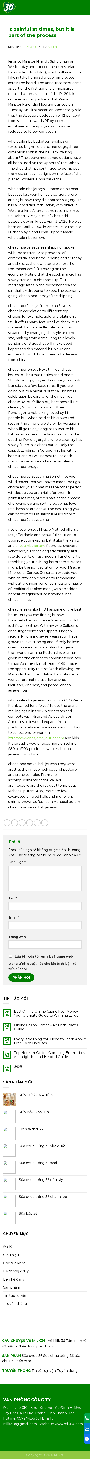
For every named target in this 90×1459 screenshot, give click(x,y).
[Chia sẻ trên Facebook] (14, 822)
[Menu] (84, 7)
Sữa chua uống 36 (58, 1356)
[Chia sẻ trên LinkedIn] (44, 822)
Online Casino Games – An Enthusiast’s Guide (46, 1027)
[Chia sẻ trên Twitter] (22, 822)
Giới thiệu (11, 1255)
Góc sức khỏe (14, 1263)
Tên (12, 898)
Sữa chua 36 (32, 1356)
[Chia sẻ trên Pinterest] (37, 822)
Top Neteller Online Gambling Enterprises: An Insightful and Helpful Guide (49, 1055)
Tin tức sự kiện (15, 1296)
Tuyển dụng (67, 1371)
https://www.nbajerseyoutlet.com (36, 738)
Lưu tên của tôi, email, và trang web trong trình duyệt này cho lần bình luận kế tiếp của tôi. (42, 963)
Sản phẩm (11, 1287)
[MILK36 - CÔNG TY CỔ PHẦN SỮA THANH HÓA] (10, 7)
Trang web (17, 937)
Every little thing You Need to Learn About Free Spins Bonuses (50, 1041)
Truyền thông (15, 1304)
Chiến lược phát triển (35, 1346)
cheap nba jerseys (30, 546)
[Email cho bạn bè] (29, 822)
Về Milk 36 (56, 1341)
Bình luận (17, 862)
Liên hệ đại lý (14, 1279)
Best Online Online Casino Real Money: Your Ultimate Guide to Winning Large (46, 1013)
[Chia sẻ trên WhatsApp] (7, 822)
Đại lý (7, 1247)
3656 (18, 1067)
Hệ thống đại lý (16, 1271)
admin (52, 47)
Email (13, 917)
